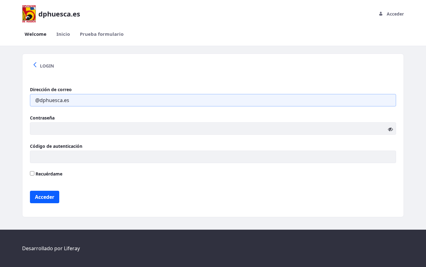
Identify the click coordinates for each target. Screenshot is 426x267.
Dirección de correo (51, 89)
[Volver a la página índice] (35, 66)
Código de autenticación (56, 146)
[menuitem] (35, 34)
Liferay (72, 248)
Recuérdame (48, 174)
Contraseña (42, 118)
